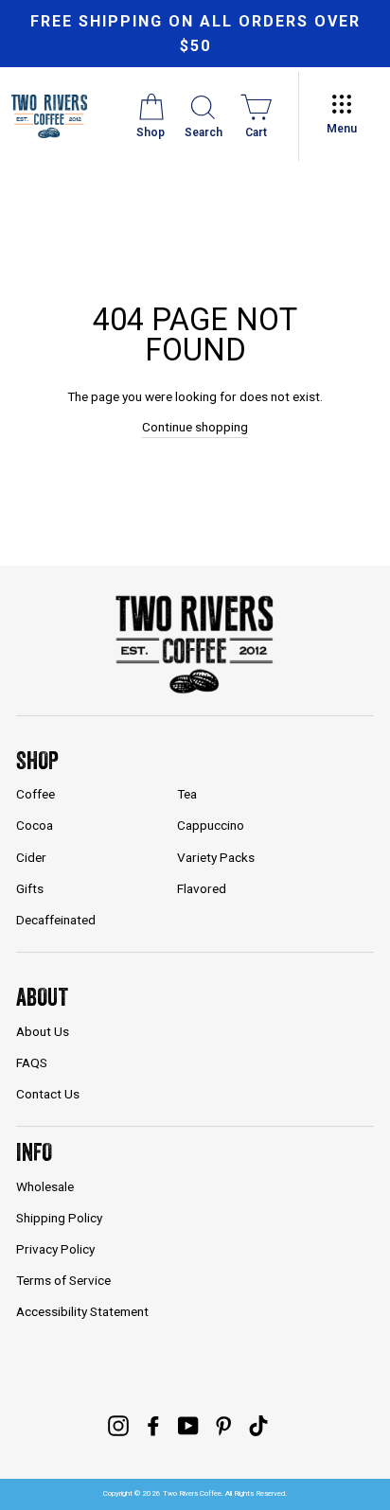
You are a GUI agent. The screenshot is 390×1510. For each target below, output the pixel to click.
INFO (34, 1152)
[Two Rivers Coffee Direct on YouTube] (188, 1424)
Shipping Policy (59, 1217)
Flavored (201, 888)
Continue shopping (195, 426)
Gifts (30, 888)
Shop (37, 760)
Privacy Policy (55, 1248)
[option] (195, 33)
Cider (31, 857)
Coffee (35, 793)
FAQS (31, 1062)
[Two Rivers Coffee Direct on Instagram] (118, 1424)
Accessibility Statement (82, 1311)
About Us (42, 1031)
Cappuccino (210, 825)
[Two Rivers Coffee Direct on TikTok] (258, 1424)
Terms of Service (63, 1280)
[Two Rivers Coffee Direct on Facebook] (153, 1424)
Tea (187, 793)
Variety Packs (216, 857)
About (42, 996)
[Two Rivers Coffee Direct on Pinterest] (223, 1424)
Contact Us (48, 1093)
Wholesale (45, 1186)
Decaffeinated (56, 919)
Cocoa (34, 825)
